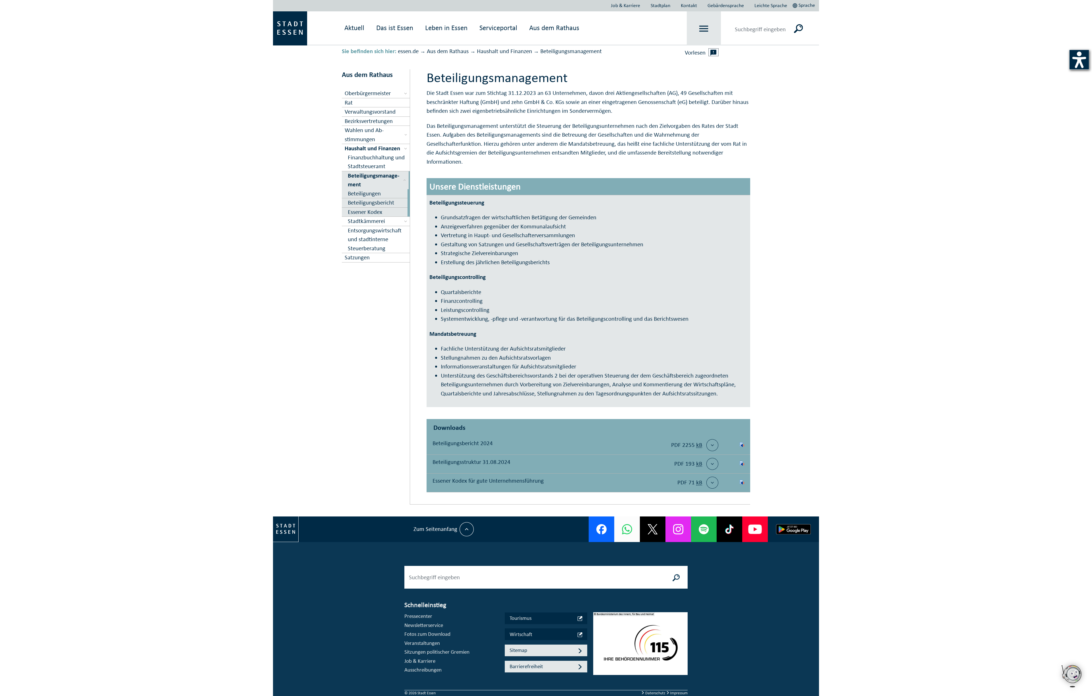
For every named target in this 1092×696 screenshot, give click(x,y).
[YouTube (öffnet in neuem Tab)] (755, 529)
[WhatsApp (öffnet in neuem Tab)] (627, 529)
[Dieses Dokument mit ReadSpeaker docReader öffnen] (742, 445)
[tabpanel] (640, 646)
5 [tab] (598, 675)
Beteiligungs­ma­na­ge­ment (571, 51)
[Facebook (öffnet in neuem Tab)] (601, 529)
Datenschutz (655, 693)
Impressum (678, 693)
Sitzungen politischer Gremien (437, 652)
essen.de (408, 51)
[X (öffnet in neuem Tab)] (652, 529)
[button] (804, 4)
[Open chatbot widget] (1072, 688)
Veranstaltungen (422, 643)
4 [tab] (598, 666)
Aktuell (354, 27)
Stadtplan (660, 5)
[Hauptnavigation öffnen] (704, 28)
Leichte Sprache (770, 5)
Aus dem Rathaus (554, 27)
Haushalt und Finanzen (504, 51)
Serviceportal (498, 27)
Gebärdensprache (726, 5)
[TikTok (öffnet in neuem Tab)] (729, 529)
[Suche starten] (676, 577)
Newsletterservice (423, 625)
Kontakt (689, 5)
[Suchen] (798, 28)
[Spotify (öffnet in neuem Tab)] (704, 529)
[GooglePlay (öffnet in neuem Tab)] (793, 529)
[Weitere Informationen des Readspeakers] (713, 52)
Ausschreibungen (423, 669)
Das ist (394, 27)
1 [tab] (598, 639)
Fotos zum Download (427, 634)
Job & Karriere (625, 5)
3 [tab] (598, 657)
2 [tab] (598, 648)
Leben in (446, 27)
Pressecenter (418, 616)
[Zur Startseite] (290, 28)
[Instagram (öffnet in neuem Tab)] (678, 529)
